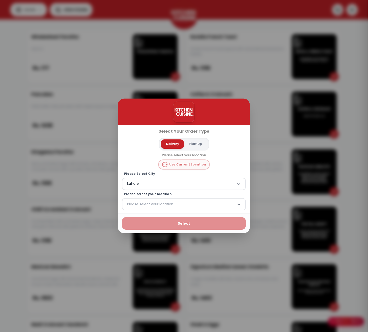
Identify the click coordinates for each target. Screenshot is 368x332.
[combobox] (127, 184)
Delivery (172, 144)
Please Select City (139, 174)
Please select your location (148, 194)
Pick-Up (195, 144)
